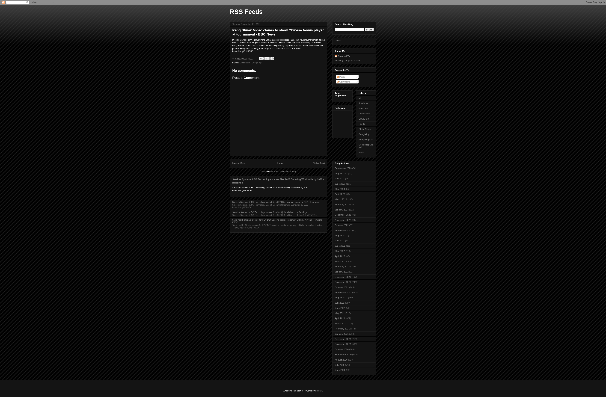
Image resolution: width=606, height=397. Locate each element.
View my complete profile (347, 60)
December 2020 (343, 339)
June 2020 (340, 370)
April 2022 (340, 256)
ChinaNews (364, 113)
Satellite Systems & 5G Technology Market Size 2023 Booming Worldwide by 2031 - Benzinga (275, 202)
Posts (342, 77)
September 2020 (343, 354)
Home (279, 163)
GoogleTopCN (366, 139)
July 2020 (340, 365)
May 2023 (340, 189)
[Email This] (260, 58)
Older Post (319, 163)
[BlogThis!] (263, 58)
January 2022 (342, 271)
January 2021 (342, 334)
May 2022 (340, 251)
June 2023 (340, 184)
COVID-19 (364, 119)
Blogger (318, 391)
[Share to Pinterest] (272, 58)
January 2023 (342, 209)
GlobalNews (245, 63)
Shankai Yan (344, 56)
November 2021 (343, 282)
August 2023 (341, 173)
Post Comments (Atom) (285, 171)
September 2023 (343, 168)
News (361, 152)
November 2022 (343, 220)
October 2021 (342, 287)
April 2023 (340, 194)
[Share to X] (266, 58)
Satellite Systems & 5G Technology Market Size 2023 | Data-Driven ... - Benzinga (269, 212)
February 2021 (342, 328)
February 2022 (342, 266)
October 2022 (342, 225)
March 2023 (341, 199)
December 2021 (343, 277)
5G (360, 98)
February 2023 (342, 204)
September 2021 (343, 292)
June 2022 (340, 246)
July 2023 (340, 178)
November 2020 (343, 344)
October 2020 (342, 349)
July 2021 (340, 303)
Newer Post (238, 163)
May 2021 (340, 313)
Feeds (362, 124)
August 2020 (341, 359)
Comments (344, 81)
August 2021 (341, 297)
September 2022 (343, 230)
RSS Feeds (246, 11)
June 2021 (340, 308)
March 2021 (341, 323)
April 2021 (340, 318)
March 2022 (341, 261)
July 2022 (340, 240)
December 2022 (343, 214)
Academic (363, 103)
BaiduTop (363, 108)
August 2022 (341, 235)
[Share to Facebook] (269, 58)
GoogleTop (256, 63)
